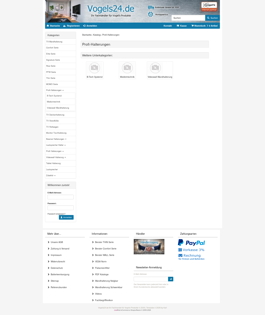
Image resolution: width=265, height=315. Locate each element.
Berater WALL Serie (104, 254)
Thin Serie (50, 77)
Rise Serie (50, 65)
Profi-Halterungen (54, 90)
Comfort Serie (52, 47)
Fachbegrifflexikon (103, 300)
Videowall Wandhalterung (58, 107)
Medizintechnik (53, 101)
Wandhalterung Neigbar (106, 280)
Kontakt (168, 25)
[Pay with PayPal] (191, 242)
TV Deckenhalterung (55, 114)
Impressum (56, 254)
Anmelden (67, 217)
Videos (98, 293)
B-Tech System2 (54, 95)
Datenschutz (56, 267)
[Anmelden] (170, 279)
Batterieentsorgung (59, 274)
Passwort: (52, 203)
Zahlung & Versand (59, 248)
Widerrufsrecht (57, 261)
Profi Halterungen (54, 151)
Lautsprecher (52, 169)
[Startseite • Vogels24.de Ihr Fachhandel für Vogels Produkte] (132, 10)
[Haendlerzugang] (149, 246)
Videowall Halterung (55, 157)
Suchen (213, 17)
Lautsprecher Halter (55, 144)
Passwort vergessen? (56, 213)
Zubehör (50, 175)
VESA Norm (100, 261)
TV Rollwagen (52, 126)
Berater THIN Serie (104, 242)
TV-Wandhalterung (54, 41)
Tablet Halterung (53, 163)
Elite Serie (50, 53)
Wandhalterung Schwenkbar (108, 287)
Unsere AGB (56, 242)
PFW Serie (51, 71)
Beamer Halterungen (55, 138)
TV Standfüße (52, 120)
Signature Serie (53, 59)
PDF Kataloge (101, 274)
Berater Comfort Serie (105, 248)
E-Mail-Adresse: (55, 192)
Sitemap (54, 280)
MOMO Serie (52, 84)
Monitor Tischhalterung (56, 132)
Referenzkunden (58, 287)
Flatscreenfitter (102, 267)
